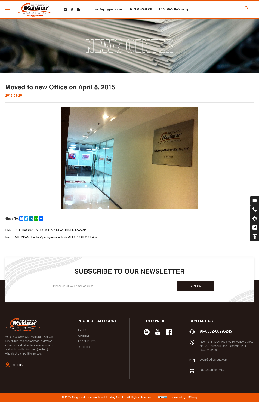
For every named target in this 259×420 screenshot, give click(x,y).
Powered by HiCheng (184, 397)
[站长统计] (162, 397)
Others (84, 347)
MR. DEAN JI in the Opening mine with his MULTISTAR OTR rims (56, 237)
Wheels (84, 335)
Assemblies (87, 341)
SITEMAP (18, 364)
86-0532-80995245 (141, 9)
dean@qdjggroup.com (108, 9)
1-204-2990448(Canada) (173, 9)
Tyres (82, 330)
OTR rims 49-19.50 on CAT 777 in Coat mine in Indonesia (50, 230)
